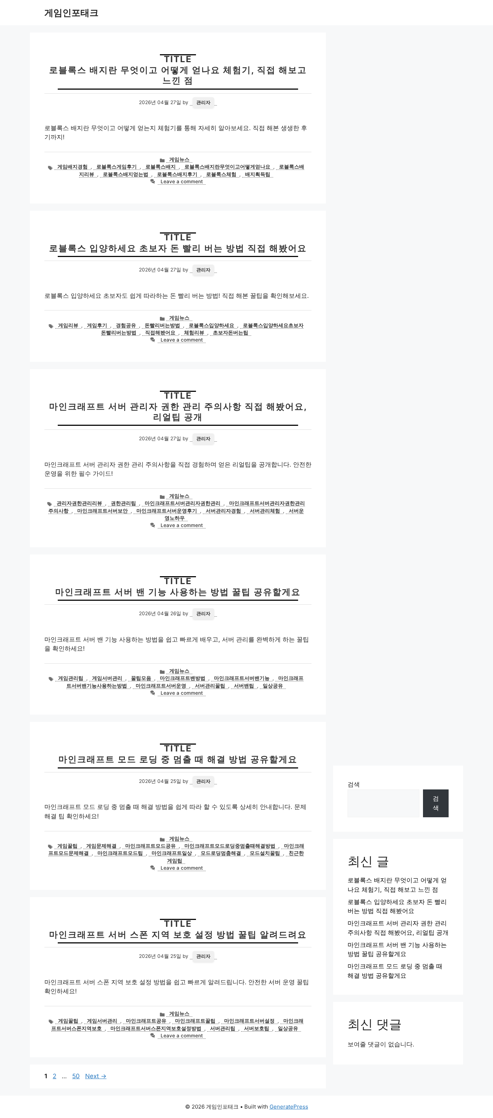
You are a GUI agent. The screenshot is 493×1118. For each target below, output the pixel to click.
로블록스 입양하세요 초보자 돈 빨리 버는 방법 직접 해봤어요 (178, 248)
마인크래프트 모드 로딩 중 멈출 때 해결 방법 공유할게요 (177, 759)
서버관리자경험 (223, 511)
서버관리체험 (265, 511)
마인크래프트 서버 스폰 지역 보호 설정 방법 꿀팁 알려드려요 (178, 934)
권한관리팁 (123, 503)
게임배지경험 (72, 167)
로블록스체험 (221, 174)
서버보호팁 (256, 1028)
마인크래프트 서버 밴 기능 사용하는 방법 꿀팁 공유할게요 (178, 592)
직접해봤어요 (160, 332)
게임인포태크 (71, 12)
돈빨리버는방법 (162, 325)
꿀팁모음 (141, 678)
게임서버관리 (107, 678)
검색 (354, 784)
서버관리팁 (222, 1028)
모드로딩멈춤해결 (221, 853)
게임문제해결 (101, 846)
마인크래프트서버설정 (249, 1021)
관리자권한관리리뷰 (79, 503)
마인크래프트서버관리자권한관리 (183, 503)
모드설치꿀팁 (265, 853)
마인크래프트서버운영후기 (166, 511)
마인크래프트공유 (146, 1021)
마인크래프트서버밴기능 (242, 678)
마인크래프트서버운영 (161, 686)
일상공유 (273, 686)
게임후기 (97, 325)
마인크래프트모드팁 (120, 853)
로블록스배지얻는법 (125, 174)
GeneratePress (289, 1106)
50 (77, 1076)
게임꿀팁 (67, 846)
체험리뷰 (194, 332)
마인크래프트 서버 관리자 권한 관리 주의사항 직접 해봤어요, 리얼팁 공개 (178, 411)
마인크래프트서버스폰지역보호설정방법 (155, 1028)
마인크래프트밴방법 (182, 678)
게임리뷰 (68, 325)
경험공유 (126, 325)
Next (95, 1076)
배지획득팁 (257, 174)
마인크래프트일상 (172, 853)
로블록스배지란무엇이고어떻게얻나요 (227, 167)
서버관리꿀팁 (210, 686)
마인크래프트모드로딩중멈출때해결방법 (229, 846)
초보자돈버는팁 (230, 332)
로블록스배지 (160, 167)
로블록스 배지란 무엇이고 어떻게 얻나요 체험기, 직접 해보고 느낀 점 (178, 75)
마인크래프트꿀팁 (195, 1021)
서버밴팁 (244, 686)
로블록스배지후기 (177, 174)
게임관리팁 (70, 678)
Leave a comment (182, 181)
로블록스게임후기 (116, 167)
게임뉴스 (179, 159)
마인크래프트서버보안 (102, 511)
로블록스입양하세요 (211, 325)
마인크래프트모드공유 (150, 846)
